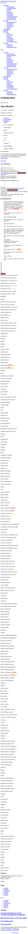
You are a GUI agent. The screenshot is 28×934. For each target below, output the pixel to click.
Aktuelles (6, 30)
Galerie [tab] (5, 122)
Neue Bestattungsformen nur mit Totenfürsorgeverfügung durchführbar (13, 914)
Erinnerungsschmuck (12, 16)
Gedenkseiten (7, 29)
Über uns (6, 32)
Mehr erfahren (4, 158)
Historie (9, 27)
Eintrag (2, 187)
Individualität (10, 23)
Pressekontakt (10, 39)
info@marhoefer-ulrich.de (7, 882)
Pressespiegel (10, 40)
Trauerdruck (10, 13)
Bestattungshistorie (11, 18)
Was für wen (10, 25)
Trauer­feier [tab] (6, 118)
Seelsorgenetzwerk (11, 19)
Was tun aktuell (10, 6)
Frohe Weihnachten (7, 921)
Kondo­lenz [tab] (6, 121)
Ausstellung (10, 12)
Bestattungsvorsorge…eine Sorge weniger (14, 918)
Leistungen (9, 37)
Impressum (9, 44)
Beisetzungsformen (11, 8)
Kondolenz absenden (12, 190)
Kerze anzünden (21, 173)
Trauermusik (10, 15)
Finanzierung (10, 26)
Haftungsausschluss (11, 47)
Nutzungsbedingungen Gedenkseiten (10, 930)
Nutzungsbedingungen (6, 173)
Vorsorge (6, 20)
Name (2, 174)
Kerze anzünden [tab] (8, 119)
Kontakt (6, 43)
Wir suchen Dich (6, 924)
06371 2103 (8, 881)
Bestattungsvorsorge (12, 22)
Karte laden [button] (3, 160)
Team (8, 33)
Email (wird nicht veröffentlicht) (8, 177)
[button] (4, 2)
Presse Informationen (12, 41)
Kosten (8, 11)
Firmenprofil (10, 34)
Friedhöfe (9, 9)
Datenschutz (10, 46)
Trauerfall (6, 5)
